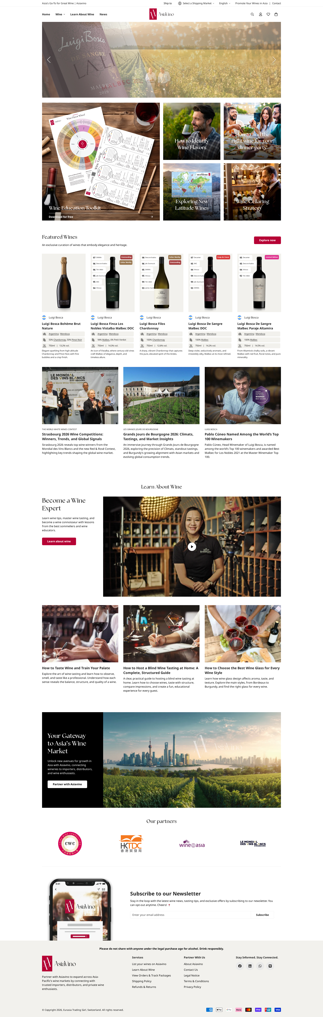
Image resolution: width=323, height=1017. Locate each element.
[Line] (270, 966)
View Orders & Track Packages (151, 975)
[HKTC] (131, 843)
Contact (276, 3)
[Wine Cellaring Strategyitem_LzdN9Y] (252, 192)
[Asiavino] (161, 14)
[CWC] (70, 843)
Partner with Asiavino (67, 784)
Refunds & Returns (144, 987)
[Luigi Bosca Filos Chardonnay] (161, 283)
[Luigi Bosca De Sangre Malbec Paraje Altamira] (259, 283)
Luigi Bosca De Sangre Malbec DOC (205, 325)
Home (46, 14)
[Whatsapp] (260, 966)
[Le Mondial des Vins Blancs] (253, 843)
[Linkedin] (250, 966)
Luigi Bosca (56, 317)
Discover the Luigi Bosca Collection (241, 70)
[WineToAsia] (192, 843)
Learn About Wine (82, 14)
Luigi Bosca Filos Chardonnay (152, 325)
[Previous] (49, 59)
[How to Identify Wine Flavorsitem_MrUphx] (191, 131)
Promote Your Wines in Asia (251, 3)
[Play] (192, 547)
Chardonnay (59, 339)
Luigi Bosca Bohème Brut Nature (61, 325)
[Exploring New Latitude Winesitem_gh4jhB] (191, 192)
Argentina (54, 333)
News (103, 14)
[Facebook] (240, 966)
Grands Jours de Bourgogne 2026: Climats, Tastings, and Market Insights (158, 436)
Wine (59, 14)
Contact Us (191, 970)
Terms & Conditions (196, 981)
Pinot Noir (77, 339)
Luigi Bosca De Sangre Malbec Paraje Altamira (255, 325)
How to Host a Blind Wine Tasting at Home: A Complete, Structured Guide (160, 670)
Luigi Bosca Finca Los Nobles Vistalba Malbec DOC (112, 325)
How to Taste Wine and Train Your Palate (76, 668)
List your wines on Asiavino (149, 964)
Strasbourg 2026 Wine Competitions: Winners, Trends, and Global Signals (72, 436)
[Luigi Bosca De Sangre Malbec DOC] (210, 283)
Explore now (267, 240)
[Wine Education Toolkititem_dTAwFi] (101, 162)
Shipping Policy (141, 981)
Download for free (61, 217)
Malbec (106, 339)
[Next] (274, 59)
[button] (276, 14)
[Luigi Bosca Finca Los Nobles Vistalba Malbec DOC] (112, 283)
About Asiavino (193, 964)
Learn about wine (59, 541)
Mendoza (65, 333)
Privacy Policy (192, 987)
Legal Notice (192, 975)
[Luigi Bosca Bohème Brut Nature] (64, 283)
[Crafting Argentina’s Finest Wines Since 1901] (161, 60)
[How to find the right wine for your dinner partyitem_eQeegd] (252, 131)
